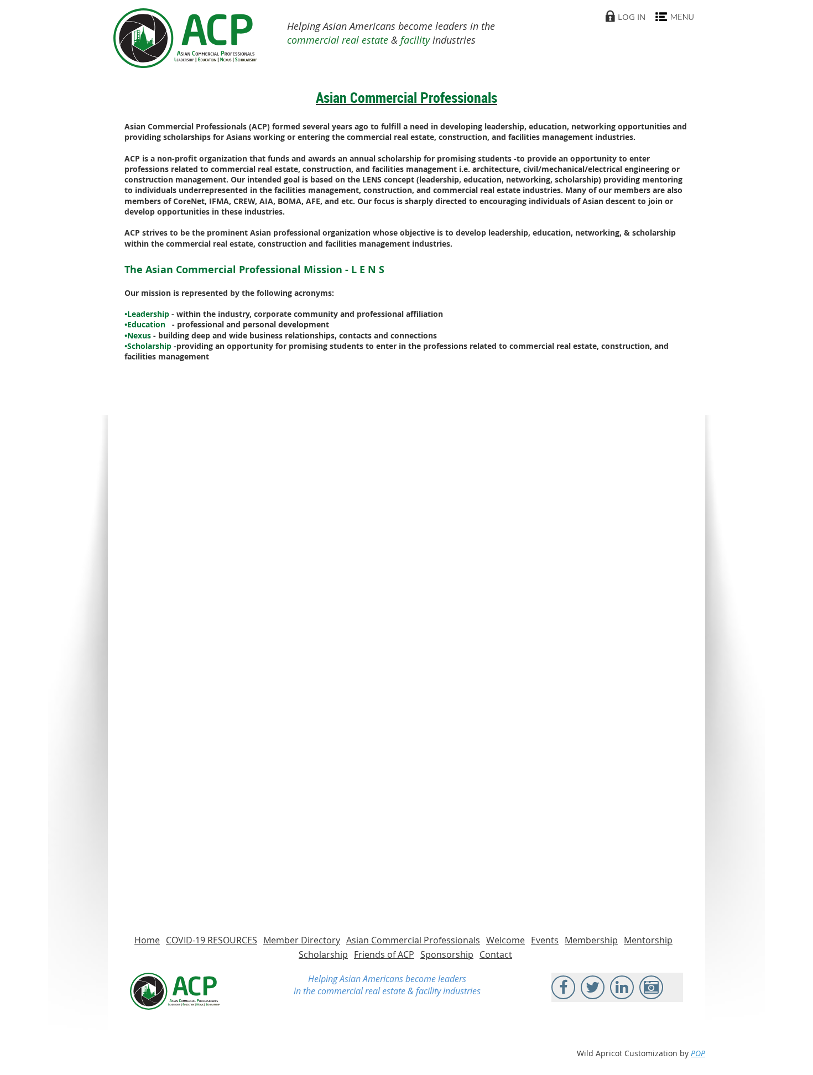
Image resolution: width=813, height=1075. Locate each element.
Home (147, 940)
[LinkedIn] (622, 987)
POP (698, 1053)
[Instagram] (651, 987)
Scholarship (323, 954)
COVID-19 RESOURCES (211, 940)
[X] (592, 987)
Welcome (505, 940)
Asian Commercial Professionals (413, 940)
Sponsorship (446, 954)
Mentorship (648, 940)
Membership (591, 940)
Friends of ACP (384, 954)
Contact (496, 954)
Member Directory (301, 940)
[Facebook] (563, 987)
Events (545, 940)
